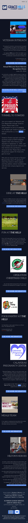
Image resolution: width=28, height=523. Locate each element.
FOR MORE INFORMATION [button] (16, 63)
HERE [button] (21, 131)
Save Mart (18, 59)
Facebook (4, 203)
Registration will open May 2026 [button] (14, 90)
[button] (11, 512)
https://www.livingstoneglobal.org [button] (16, 485)
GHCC (3, 245)
